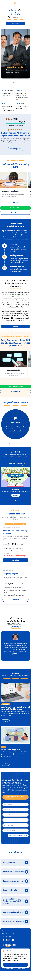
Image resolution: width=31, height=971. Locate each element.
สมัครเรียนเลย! (15, 23)
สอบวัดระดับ (15, 495)
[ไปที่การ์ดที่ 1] (14, 202)
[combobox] (15, 809)
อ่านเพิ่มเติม (5, 721)
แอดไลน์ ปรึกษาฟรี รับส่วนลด (15, 208)
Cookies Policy (21, 968)
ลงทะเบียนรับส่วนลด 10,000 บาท (17, 835)
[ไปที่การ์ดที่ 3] (17, 202)
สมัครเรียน (15, 326)
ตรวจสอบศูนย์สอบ (15, 149)
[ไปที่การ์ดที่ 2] (16, 202)
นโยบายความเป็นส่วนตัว (12, 960)
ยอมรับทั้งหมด (15, 965)
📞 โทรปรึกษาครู (15, 213)
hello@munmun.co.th (8, 934)
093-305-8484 (7, 936)
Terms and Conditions (9, 968)
